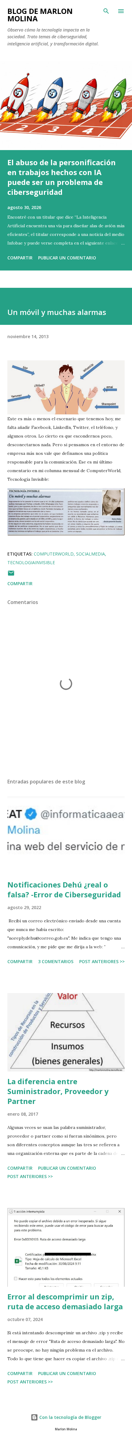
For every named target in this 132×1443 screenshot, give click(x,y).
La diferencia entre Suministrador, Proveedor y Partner (58, 1091)
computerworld (54, 554)
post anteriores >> (102, 961)
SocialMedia (90, 554)
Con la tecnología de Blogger (69, 1417)
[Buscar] (106, 11)
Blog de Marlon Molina (40, 14)
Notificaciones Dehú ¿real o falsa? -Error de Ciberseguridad (64, 889)
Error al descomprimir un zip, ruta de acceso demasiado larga (65, 1301)
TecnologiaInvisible (31, 562)
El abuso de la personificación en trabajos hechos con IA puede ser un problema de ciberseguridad (61, 177)
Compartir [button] (20, 258)
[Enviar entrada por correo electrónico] (11, 575)
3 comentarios (55, 961)
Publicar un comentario (67, 258)
